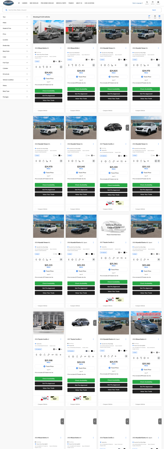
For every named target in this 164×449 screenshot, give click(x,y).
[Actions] (60, 48)
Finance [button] (71, 3)
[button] (62, 32)
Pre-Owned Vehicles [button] (47, 3)
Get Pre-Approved (48, 95)
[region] (48, 86)
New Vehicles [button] (34, 3)
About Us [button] (79, 3)
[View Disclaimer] (50, 67)
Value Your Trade (48, 100)
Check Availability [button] (49, 91)
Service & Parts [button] (61, 3)
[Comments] (61, 67)
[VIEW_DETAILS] (113, 226)
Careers (24, 3)
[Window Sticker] (126, 65)
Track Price (50, 78)
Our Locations (89, 3)
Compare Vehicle (42, 110)
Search (154, 10)
